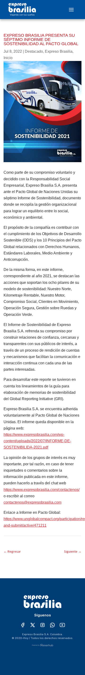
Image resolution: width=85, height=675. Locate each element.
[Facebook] (23, 625)
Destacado (34, 51)
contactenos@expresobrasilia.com (32, 502)
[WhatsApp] (52, 625)
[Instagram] (42, 625)
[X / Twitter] (32, 625)
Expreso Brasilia (58, 51)
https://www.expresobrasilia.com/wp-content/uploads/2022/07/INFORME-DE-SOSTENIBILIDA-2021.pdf (37, 441)
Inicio (8, 58)
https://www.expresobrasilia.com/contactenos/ (42, 490)
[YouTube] (62, 625)
